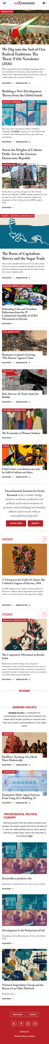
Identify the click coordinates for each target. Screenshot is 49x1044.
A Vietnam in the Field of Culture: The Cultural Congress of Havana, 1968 (23, 582)
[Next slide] (44, 539)
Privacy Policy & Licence (24, 1036)
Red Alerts (8, 371)
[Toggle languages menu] (44, 3)
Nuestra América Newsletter (17, 286)
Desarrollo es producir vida (17, 879)
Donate (35, 523)
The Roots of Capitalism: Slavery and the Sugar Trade (23, 257)
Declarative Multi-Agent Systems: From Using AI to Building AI (21, 797)
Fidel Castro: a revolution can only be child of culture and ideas (21, 471)
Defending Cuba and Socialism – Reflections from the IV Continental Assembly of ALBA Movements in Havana (20, 314)
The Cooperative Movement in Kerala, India (23, 657)
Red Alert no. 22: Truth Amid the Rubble (20, 396)
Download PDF (22, 83)
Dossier (7, 539)
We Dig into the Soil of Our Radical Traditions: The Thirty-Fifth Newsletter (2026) (23, 57)
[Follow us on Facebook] (21, 1023)
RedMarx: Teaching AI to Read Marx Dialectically (19, 759)
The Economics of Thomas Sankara (21, 433)
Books (6, 446)
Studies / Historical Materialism (17, 216)
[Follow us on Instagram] (28, 1023)
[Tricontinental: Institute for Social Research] (24, 3)
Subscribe (18, 1014)
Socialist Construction (14, 620)
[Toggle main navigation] (4, 3)
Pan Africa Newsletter (14, 410)
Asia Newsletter (11, 331)
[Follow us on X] (13, 1023)
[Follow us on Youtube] (35, 1023)
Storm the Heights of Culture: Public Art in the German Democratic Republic (22, 154)
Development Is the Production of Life (23, 931)
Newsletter (7, 11)
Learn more (16, 523)
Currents (8, 734)
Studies (7, 614)
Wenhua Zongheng (12, 101)
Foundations (9, 772)
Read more (6, 83)
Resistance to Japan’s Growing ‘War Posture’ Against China (18, 357)
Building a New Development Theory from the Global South (22, 94)
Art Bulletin (9, 164)
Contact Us (24, 1031)
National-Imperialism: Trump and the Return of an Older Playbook (23, 987)
